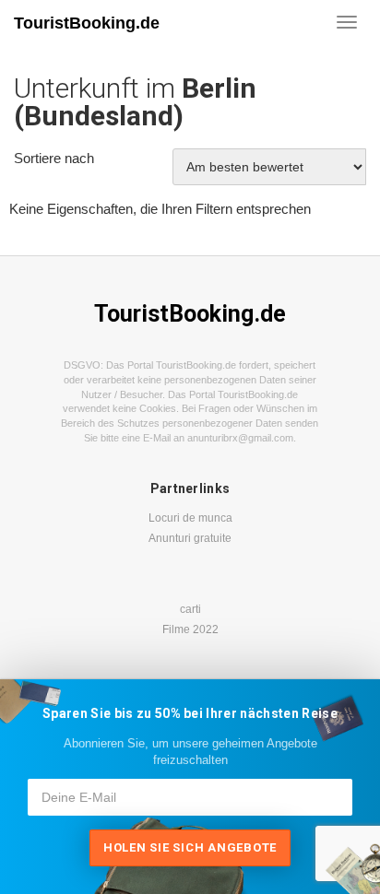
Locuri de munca (190, 518)
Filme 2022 (190, 629)
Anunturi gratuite (190, 538)
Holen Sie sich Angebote (190, 847)
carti (190, 609)
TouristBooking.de (87, 23)
